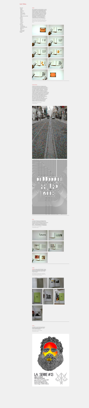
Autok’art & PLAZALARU (23, 27)
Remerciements (22, 31)
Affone (21, 29)
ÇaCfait (33, 269)
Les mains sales (22, 26)
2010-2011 (21, 24)
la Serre (21, 23)
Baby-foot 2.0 (22, 28)
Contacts (21, 32)
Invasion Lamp (22, 30)
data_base (21, 25)
